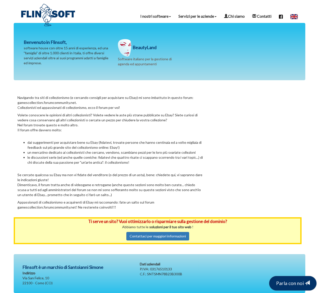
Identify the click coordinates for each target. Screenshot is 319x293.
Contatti (263, 16)
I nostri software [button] (154, 16)
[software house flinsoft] (48, 10)
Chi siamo (236, 16)
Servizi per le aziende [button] (196, 16)
